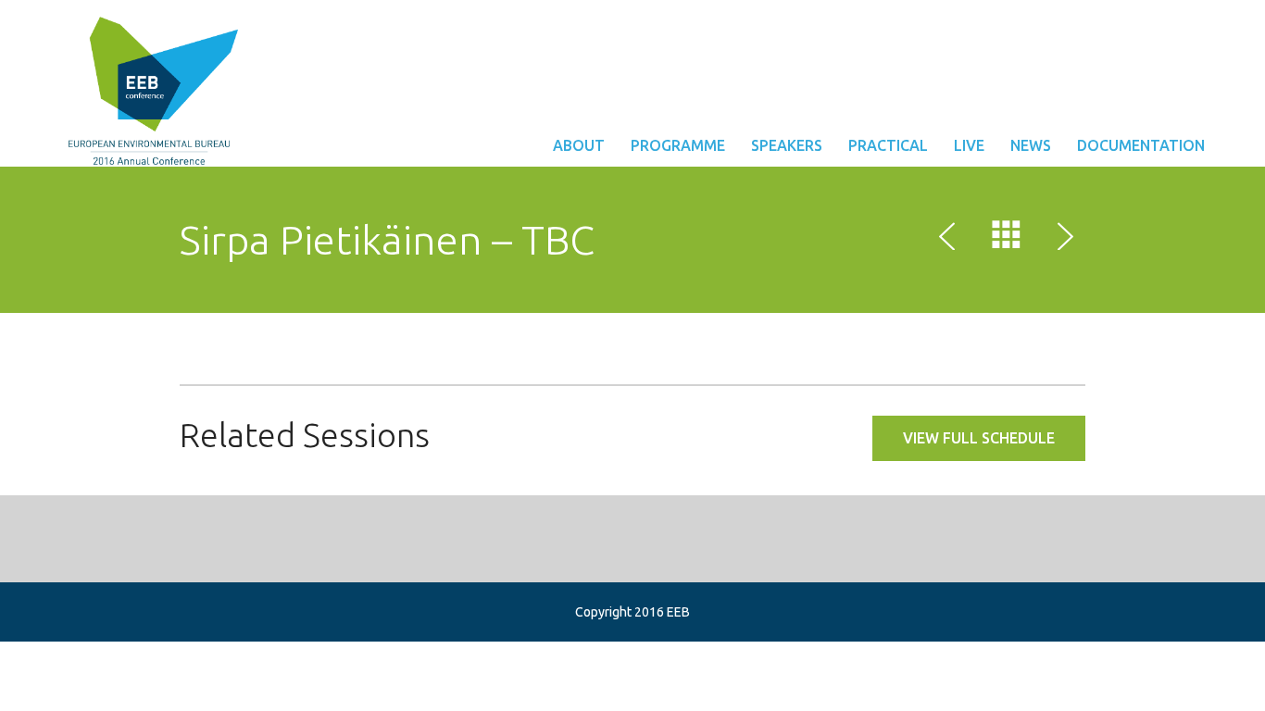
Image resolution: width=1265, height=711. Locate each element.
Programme (678, 145)
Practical (888, 145)
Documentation (1141, 145)
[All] (1006, 239)
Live (969, 145)
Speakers (786, 145)
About (579, 145)
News (1030, 145)
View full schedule (979, 438)
